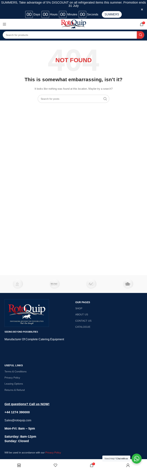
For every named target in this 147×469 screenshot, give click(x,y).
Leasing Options (13, 383)
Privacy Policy (12, 377)
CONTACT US (83, 320)
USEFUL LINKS (13, 365)
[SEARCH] (140, 35)
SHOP (78, 308)
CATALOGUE (82, 326)
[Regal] (92, 284)
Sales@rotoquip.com (17, 420)
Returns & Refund (14, 390)
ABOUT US (81, 314)
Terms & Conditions (15, 371)
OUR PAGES (82, 302)
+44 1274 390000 (17, 412)
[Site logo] (73, 24)
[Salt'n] (55, 284)
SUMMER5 (112, 14)
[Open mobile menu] (4, 24)
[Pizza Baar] (128, 284)
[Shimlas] (18, 284)
